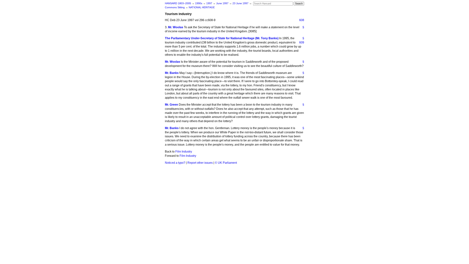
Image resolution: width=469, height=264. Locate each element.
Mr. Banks (172, 72)
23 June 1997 (240, 3)
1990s (199, 3)
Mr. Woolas (175, 27)
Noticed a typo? (175, 162)
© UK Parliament (226, 162)
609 (301, 42)
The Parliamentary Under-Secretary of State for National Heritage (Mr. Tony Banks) (221, 38)
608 (301, 20)
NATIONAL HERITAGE (202, 7)
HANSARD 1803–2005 (178, 3)
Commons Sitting (175, 7)
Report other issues (200, 162)
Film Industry (183, 151)
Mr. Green (171, 104)
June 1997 (222, 3)
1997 (209, 3)
